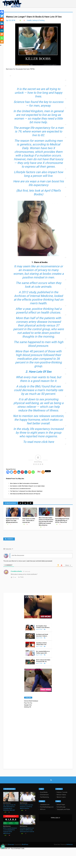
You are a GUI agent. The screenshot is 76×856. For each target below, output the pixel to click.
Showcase (11, 844)
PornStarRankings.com (47, 807)
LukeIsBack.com (44, 804)
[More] (43, 472)
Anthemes (70, 844)
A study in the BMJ (28, 386)
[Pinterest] (22, 472)
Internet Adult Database (31, 701)
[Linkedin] (18, 472)
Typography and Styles (63, 809)
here (51, 442)
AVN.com (42, 809)
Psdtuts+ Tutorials (62, 792)
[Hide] (0, 45)
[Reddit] (15, 472)
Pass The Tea (28, 703)
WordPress (25, 844)
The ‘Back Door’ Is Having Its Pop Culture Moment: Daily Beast (26, 491)
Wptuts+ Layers (61, 797)
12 (40, 527)
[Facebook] (7, 472)
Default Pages (61, 804)
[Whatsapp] (33, 472)
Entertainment (44, 794)
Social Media (43, 792)
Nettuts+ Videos (61, 794)
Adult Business (7, 803)
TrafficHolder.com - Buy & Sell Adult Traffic (12, 848)
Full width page (61, 807)
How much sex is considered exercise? (20, 488)
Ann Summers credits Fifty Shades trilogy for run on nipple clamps (27, 486)
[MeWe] (26, 472)
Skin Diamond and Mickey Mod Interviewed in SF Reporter (25, 493)
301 (22, 833)
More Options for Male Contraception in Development (24, 483)
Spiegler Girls (28, 705)
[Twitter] (11, 472)
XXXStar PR (27, 707)
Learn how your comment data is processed (39, 561)
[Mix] (29, 472)
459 (22, 810)
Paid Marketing (44, 797)
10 (9, 835)
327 (5, 835)
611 (5, 812)
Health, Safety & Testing (35, 20)
